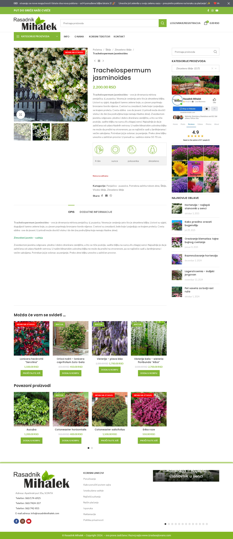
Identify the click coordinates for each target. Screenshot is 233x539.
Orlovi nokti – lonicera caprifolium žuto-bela (71, 360)
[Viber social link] (111, 195)
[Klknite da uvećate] (20, 114)
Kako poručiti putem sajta (97, 484)
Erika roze (149, 429)
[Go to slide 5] (179, 524)
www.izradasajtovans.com (156, 535)
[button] (70, 373)
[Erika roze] (149, 409)
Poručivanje (89, 478)
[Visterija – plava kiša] (110, 338)
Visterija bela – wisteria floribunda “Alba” (148, 360)
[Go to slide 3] (172, 524)
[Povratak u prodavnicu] (99, 61)
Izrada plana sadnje (93, 490)
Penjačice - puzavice (117, 185)
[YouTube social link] (217, 10)
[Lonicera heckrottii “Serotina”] (31, 338)
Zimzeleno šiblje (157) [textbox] (187, 68)
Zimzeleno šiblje (123, 49)
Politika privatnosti (93, 519)
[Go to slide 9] (193, 524)
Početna (97, 49)
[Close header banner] (228, 3)
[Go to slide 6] (183, 524)
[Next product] (103, 61)
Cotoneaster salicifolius (110, 429)
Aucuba (31, 429)
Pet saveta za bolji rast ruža (199, 289)
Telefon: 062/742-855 (27, 508)
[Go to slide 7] (186, 524)
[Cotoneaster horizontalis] (70, 409)
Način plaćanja (90, 502)
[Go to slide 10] (196, 524)
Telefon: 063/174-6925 (28, 498)
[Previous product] (95, 61)
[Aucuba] (31, 409)
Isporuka (88, 508)
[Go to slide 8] (189, 524)
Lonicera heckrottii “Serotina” (31, 360)
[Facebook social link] (208, 10)
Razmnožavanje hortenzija (201, 255)
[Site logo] (35, 22)
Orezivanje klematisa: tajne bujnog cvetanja (202, 240)
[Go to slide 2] (92, 448)
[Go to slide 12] (203, 524)
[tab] (71, 210)
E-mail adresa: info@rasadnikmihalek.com (37, 513)
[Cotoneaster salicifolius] (110, 409)
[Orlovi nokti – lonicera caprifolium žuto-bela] (70, 338)
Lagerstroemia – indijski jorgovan (199, 273)
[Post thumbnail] (177, 209)
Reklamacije (89, 514)
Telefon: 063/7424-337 (28, 503)
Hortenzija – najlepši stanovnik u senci (197, 206)
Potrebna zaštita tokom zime (144, 185)
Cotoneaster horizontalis (70, 429)
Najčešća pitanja (92, 496)
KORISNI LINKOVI (93, 472)
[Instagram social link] (212, 10)
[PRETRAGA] (163, 23)
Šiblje (108, 49)
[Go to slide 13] (207, 524)
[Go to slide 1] (88, 448)
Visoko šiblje (99, 189)
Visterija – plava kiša (110, 359)
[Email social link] (106, 195)
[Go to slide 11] (200, 524)
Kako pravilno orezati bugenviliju (198, 223)
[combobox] (195, 68)
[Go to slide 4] (176, 524)
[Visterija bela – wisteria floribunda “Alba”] (149, 338)
